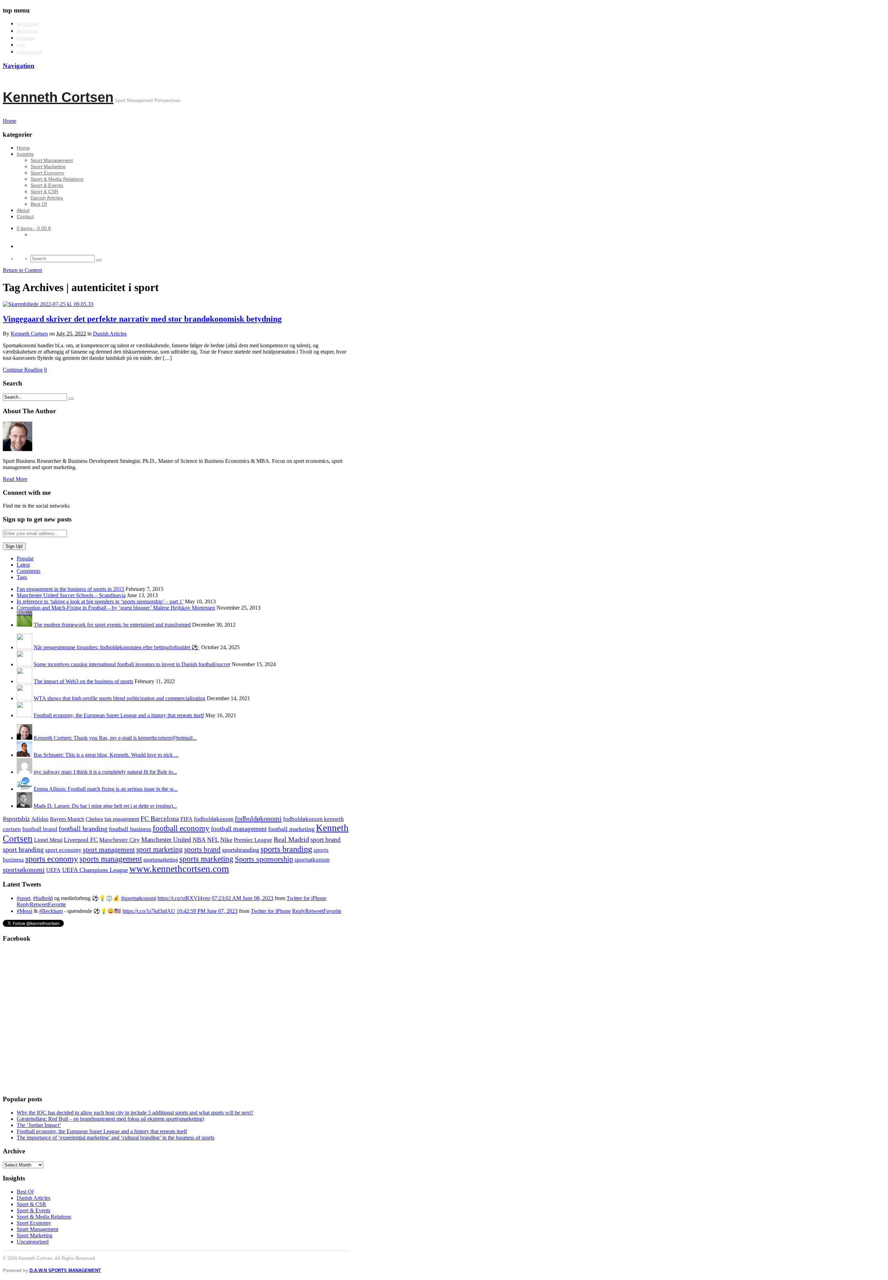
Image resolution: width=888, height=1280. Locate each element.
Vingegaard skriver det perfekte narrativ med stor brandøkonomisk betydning (142, 318)
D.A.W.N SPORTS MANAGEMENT (65, 1270)
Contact (25, 216)
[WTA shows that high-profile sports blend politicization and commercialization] (24, 698)
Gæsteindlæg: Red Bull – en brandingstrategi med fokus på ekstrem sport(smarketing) (110, 1119)
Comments (28, 571)
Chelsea (94, 819)
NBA (199, 839)
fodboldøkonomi (258, 818)
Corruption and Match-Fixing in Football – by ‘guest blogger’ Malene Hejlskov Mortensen (116, 608)
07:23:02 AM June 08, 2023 (242, 898)
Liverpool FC (81, 839)
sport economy (63, 850)
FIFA (186, 819)
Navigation (18, 65)
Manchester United (166, 839)
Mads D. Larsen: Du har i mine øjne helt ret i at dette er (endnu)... (105, 806)
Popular (25, 558)
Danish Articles (47, 198)
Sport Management (52, 160)
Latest (23, 565)
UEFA (53, 870)
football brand (39, 829)
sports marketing (206, 858)
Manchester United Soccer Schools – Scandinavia (71, 595)
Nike (226, 839)
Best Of (39, 204)
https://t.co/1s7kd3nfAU (148, 911)
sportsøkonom (312, 859)
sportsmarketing (160, 860)
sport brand (325, 839)
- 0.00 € (34, 228)
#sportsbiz (16, 818)
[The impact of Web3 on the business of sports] (24, 681)
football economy (181, 828)
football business (130, 828)
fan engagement (121, 819)
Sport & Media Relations (57, 179)
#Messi (24, 911)
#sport (23, 898)
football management (239, 828)
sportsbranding (240, 849)
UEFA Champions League (95, 869)
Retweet (39, 904)
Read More (15, 479)
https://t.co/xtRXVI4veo (183, 898)
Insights (25, 154)
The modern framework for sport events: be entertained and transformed (112, 625)
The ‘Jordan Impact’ (39, 1125)
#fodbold (43, 898)
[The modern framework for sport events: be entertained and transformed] (24, 625)
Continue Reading (23, 370)
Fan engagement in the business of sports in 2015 (70, 589)
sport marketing (159, 849)
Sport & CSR (44, 191)
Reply (23, 904)
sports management (110, 859)
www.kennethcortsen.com (179, 869)
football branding (83, 828)
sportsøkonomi (24, 869)
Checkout (26, 38)
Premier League (253, 840)
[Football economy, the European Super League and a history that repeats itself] (24, 715)
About (23, 210)
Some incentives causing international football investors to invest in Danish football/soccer (132, 664)
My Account (27, 31)
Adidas (40, 819)
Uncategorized (33, 1242)
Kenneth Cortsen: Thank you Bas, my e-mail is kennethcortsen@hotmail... (115, 738)
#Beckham (51, 911)
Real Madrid (291, 839)
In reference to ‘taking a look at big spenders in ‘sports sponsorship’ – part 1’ (100, 601)
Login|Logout (29, 52)
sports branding (286, 849)
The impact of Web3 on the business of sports (83, 681)
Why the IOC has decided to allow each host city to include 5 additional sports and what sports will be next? (135, 1113)
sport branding (23, 849)
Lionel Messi (48, 840)
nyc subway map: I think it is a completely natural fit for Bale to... (105, 772)
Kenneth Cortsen (58, 97)
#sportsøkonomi (138, 898)
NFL (213, 839)
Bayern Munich (67, 819)
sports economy (51, 858)
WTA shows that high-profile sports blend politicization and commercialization (119, 698)
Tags (22, 577)
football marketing (291, 828)
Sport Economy (47, 173)
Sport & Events (47, 185)
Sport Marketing (48, 166)
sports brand (202, 849)
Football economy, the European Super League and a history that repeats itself (119, 715)
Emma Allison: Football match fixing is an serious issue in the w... (106, 789)
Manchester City (119, 840)
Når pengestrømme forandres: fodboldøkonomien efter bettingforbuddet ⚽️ (117, 647)
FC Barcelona (159, 818)
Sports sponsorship (264, 859)
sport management (109, 849)
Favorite (57, 904)
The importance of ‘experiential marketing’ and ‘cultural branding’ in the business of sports (115, 1138)
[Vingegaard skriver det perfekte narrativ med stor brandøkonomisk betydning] (48, 304)
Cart (21, 45)
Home (23, 148)
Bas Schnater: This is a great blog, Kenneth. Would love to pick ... (106, 755)
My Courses (28, 24)
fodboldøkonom (213, 819)
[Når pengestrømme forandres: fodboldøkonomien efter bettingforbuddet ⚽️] (24, 647)
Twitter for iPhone (306, 898)
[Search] (99, 260)
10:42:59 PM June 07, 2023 (207, 911)
